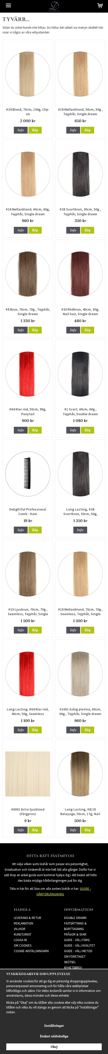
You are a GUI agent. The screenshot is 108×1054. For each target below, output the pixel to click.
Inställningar (54, 1026)
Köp (35, 130)
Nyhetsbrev (73, 967)
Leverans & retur (27, 918)
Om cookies (22, 945)
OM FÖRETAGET (75, 956)
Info (21, 130)
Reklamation (23, 923)
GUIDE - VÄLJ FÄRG (77, 940)
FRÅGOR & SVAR (75, 934)
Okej (54, 1047)
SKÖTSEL (70, 962)
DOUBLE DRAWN (75, 918)
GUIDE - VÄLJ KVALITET (79, 945)
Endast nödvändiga (54, 1036)
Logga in (20, 940)
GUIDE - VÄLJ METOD (78, 951)
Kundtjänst (22, 934)
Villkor (19, 929)
